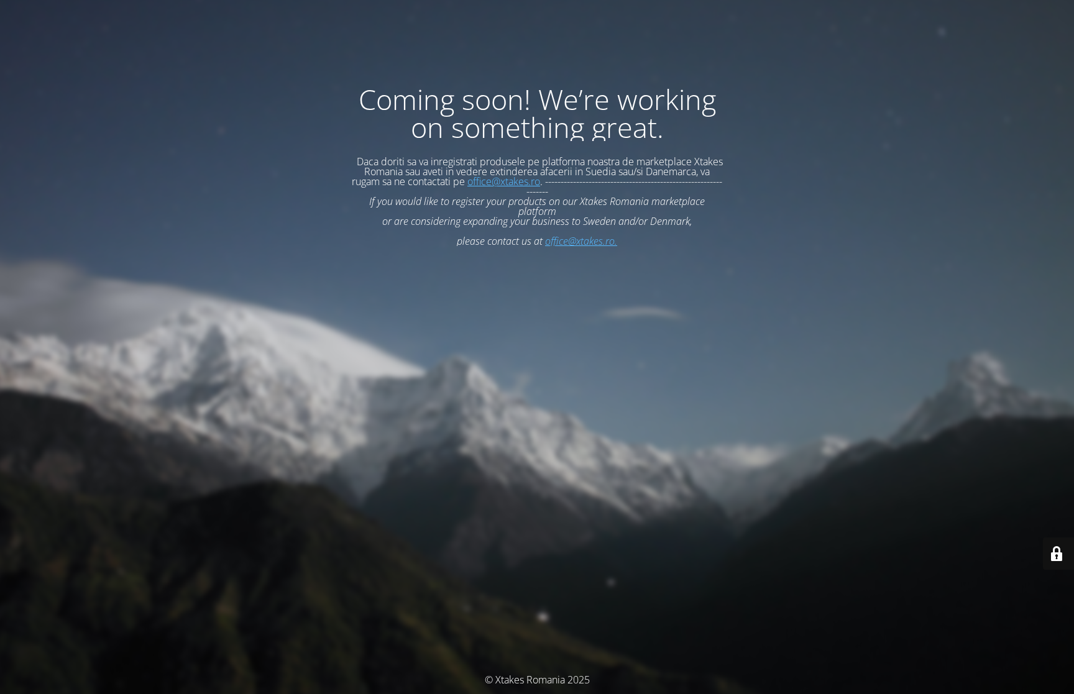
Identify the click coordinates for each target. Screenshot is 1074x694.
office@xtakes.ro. (581, 241)
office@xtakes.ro (503, 181)
